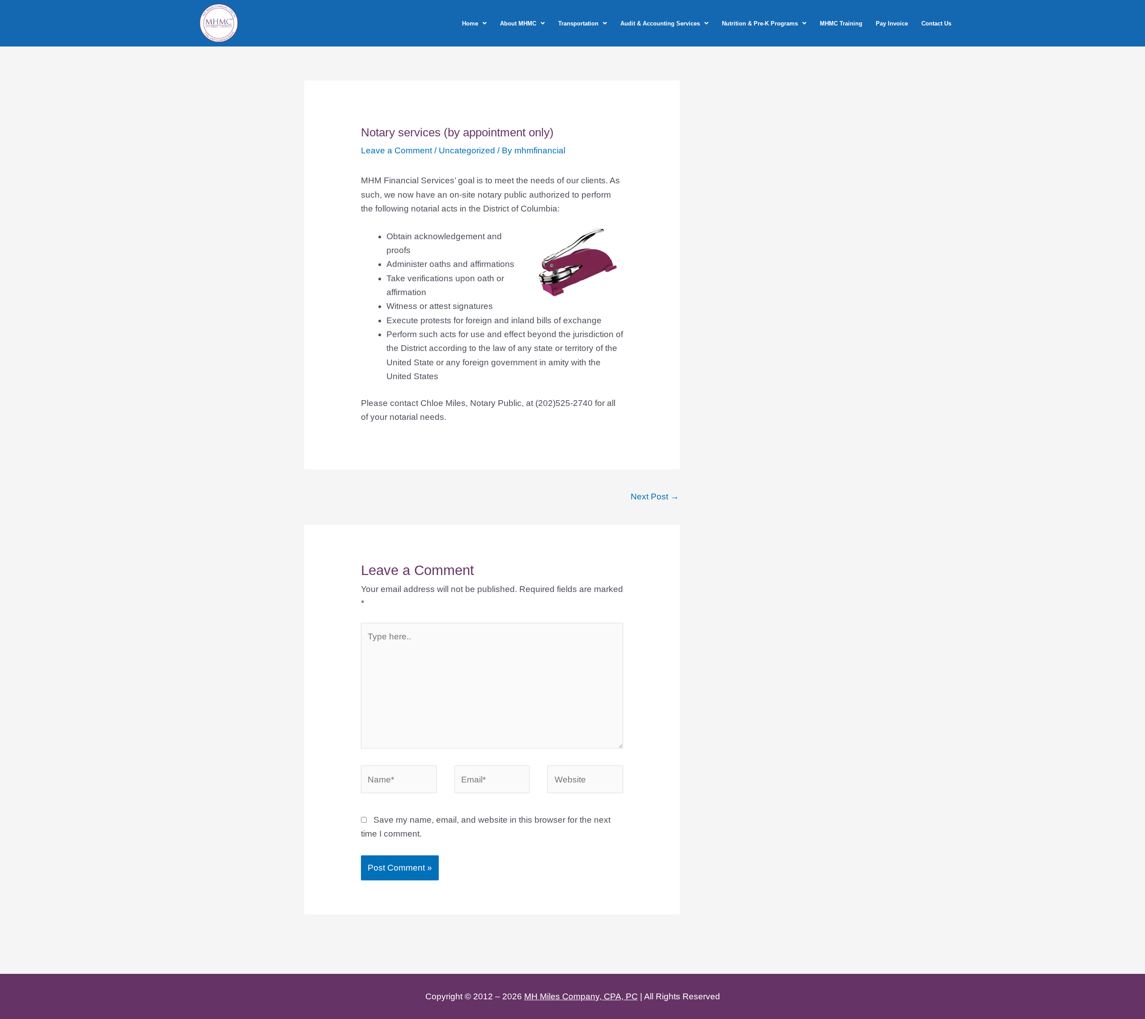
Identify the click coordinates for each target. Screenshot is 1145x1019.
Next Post (655, 496)
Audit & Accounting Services (660, 23)
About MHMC (518, 23)
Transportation (578, 23)
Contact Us (936, 23)
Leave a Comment (396, 150)
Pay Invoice (892, 23)
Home (470, 23)
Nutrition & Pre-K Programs (760, 23)
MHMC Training (841, 23)
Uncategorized (467, 150)
